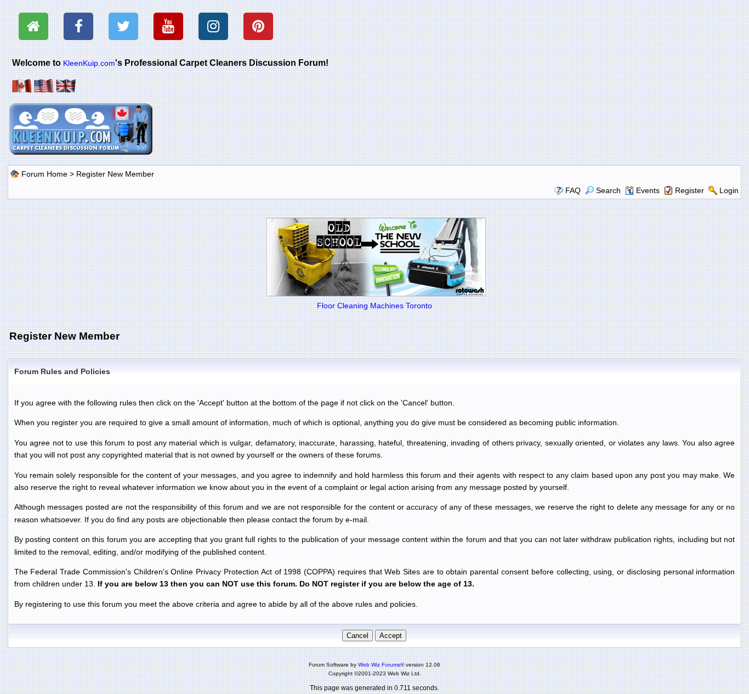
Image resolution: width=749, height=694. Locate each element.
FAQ (573, 190)
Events (648, 190)
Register (689, 190)
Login (729, 190)
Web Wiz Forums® (381, 665)
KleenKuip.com (89, 63)
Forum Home (44, 174)
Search (608, 190)
